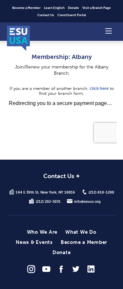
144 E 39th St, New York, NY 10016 (45, 192)
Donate (73, 8)
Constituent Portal (71, 15)
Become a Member (26, 8)
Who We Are (42, 232)
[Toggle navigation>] (108, 30)
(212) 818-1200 (101, 192)
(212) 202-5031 (48, 201)
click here (99, 88)
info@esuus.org (87, 201)
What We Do (80, 232)
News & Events (34, 242)
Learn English (54, 8)
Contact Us (45, 15)
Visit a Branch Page (96, 8)
